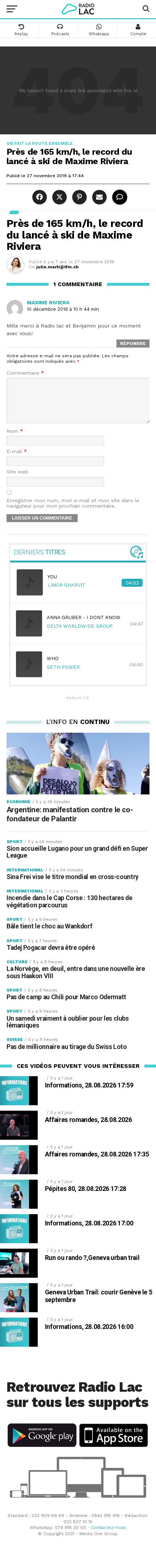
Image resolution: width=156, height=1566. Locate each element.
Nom (15, 431)
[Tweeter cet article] (59, 197)
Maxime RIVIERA (48, 302)
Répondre (133, 343)
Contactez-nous (108, 1527)
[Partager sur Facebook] (39, 197)
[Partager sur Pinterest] (79, 197)
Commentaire (25, 373)
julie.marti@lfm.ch (57, 266)
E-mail (17, 451)
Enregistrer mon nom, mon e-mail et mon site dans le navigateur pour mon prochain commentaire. (73, 503)
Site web (17, 472)
